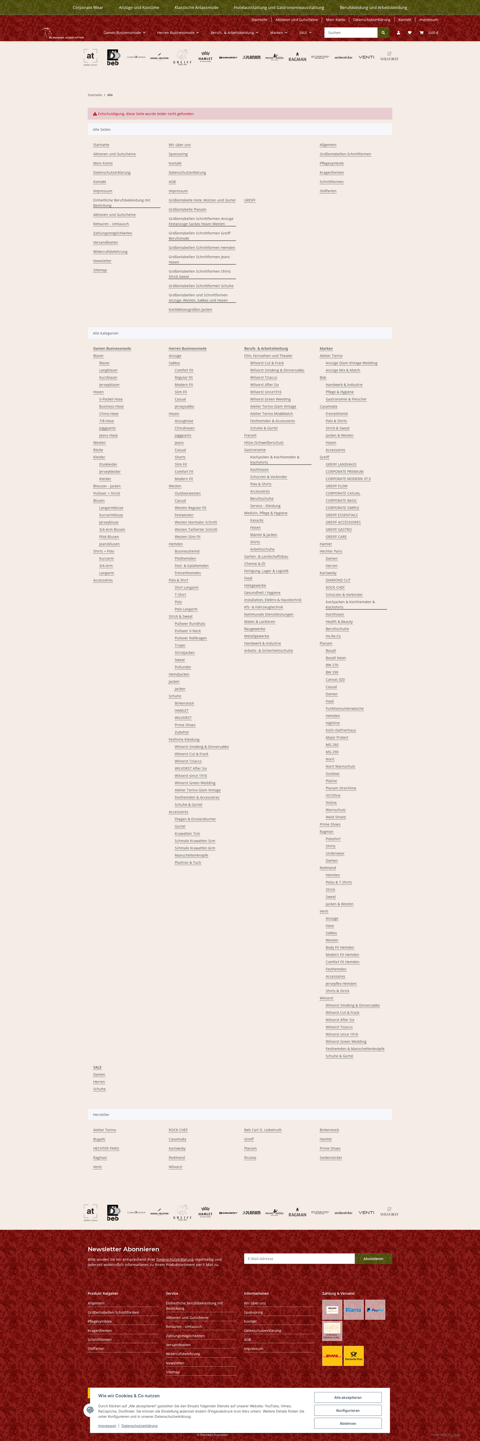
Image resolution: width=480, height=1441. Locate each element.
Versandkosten (105, 242)
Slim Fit (181, 391)
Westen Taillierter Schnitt (196, 529)
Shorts (180, 457)
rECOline (333, 795)
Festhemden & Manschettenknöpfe (355, 1048)
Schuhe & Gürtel (188, 804)
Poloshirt (333, 838)
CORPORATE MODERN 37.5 (348, 478)
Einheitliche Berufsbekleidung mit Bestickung (121, 203)
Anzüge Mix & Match (343, 370)
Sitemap (100, 270)
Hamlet (326, 543)
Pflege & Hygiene (340, 391)
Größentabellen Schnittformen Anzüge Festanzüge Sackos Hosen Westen (201, 221)
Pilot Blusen (109, 536)
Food (248, 578)
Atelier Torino (331, 355)
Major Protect (337, 737)
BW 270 (332, 665)
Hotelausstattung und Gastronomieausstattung (279, 7)
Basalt (331, 650)
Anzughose (184, 420)
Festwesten (184, 515)
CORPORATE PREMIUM (345, 471)
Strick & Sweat (180, 616)
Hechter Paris (331, 551)
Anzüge (175, 355)
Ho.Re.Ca (333, 636)
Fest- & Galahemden (192, 565)
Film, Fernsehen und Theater (268, 355)
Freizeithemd (337, 413)
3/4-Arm (106, 565)
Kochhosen (259, 469)
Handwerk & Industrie (262, 643)
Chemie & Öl (254, 563)
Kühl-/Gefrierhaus (341, 730)
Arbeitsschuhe (262, 549)
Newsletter (102, 260)
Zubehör (182, 732)
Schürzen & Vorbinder (268, 476)
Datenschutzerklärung (140, 1426)
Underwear (335, 853)
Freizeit (250, 435)
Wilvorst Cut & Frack (191, 753)
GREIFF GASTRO (339, 529)
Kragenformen (332, 172)
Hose (330, 925)
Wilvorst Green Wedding (195, 782)
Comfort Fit (184, 370)
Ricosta (250, 1157)
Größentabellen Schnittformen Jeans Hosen (199, 259)
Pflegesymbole (332, 163)
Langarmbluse (111, 507)
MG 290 (332, 751)
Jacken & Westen (340, 435)
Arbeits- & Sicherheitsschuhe (268, 650)
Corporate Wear (88, 7)
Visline (331, 802)
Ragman (327, 831)
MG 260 (332, 744)
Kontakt (404, 19)
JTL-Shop (454, 1435)
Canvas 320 (335, 679)
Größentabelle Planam (187, 209)
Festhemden (336, 969)
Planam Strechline (341, 788)
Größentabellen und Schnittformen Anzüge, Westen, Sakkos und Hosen (198, 298)
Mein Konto (335, 19)
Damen (332, 558)
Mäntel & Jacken (263, 534)
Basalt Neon (336, 657)
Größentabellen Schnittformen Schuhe (201, 285)
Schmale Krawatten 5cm (195, 840)
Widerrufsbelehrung (110, 251)
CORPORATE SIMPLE (342, 507)
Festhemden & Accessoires (197, 797)
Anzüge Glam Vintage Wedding (352, 362)
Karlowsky (328, 572)
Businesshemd (187, 551)
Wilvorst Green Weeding (270, 399)
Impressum (107, 1426)
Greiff (324, 457)
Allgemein (328, 144)
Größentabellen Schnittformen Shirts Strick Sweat (200, 274)
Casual (180, 399)
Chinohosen (185, 428)
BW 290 (332, 672)
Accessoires (103, 580)
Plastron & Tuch (188, 862)
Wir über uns (180, 144)
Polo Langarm (186, 609)
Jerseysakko (184, 406)
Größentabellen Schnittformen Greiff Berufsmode (199, 236)
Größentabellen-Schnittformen (345, 154)
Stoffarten (328, 190)
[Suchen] (383, 32)
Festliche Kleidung (184, 739)
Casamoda (328, 406)
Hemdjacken (179, 674)
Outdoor (333, 773)
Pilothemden (185, 558)
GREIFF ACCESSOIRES (343, 522)
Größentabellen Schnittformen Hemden (202, 247)
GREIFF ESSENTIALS (342, 515)
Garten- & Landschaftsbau (266, 556)
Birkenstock (184, 703)
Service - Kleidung (265, 505)
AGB (172, 181)
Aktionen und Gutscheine (297, 19)
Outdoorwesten (188, 493)
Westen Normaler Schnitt (196, 522)
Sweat (180, 659)
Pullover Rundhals (190, 623)
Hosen (98, 391)
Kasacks (257, 520)
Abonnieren (374, 1258)
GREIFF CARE (336, 536)
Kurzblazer (108, 377)
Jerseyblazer (109, 384)
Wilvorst (326, 998)
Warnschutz (336, 809)
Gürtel (180, 826)
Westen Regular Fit (190, 507)
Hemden (176, 543)
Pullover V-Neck (188, 630)
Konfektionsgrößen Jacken (190, 309)
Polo (178, 601)
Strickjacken (185, 652)
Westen (99, 442)
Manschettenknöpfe (191, 855)
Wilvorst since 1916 (191, 775)
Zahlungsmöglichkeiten (112, 233)
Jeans (179, 442)
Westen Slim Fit (187, 536)
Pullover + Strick (106, 493)
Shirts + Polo (103, 551)
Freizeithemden (188, 572)
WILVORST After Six (191, 768)
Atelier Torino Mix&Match (271, 413)
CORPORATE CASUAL (343, 493)
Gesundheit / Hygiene (262, 592)
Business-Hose (111, 406)
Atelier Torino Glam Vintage (198, 790)
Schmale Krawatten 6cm (195, 848)
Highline (333, 722)
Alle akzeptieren (348, 1397)
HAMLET (181, 710)
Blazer (98, 355)
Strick (330, 889)
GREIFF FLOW (337, 486)
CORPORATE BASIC (341, 500)
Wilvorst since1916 (266, 391)
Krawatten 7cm (187, 833)
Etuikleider (108, 464)
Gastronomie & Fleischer (346, 399)
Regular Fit (184, 377)
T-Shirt (180, 594)
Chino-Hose (108, 413)
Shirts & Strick (337, 990)
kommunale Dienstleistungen (269, 614)
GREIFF (250, 200)
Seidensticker (331, 1157)
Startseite (260, 19)
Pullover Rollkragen (191, 638)
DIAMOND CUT (338, 580)
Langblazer (108, 370)
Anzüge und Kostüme (139, 7)
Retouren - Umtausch (111, 223)
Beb (323, 377)
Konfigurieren (348, 1410)
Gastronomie (255, 449)
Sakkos (174, 362)
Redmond (328, 867)
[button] (398, 32)
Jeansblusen (109, 543)
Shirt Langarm (186, 587)
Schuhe (175, 696)
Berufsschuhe (262, 498)
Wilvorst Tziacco (188, 761)
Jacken (174, 681)
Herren (332, 565)
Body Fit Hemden (340, 947)
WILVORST (183, 717)
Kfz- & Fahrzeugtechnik (263, 607)
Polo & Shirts (261, 484)
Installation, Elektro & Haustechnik (273, 599)
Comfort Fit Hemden (343, 961)
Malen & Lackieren (259, 621)
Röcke (98, 449)
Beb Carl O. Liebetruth (263, 1129)
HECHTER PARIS (106, 1148)
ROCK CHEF (335, 587)
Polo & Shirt (178, 580)
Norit (330, 759)
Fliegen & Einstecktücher (195, 819)
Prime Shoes (185, 724)
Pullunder (183, 667)
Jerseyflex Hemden (341, 983)
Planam (326, 643)
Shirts (255, 542)
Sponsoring (178, 154)
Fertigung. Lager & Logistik (266, 570)
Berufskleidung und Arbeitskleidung (373, 7)
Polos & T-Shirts (339, 882)
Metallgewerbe (256, 636)
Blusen (99, 500)
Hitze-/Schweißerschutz (264, 442)
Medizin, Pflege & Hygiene (266, 513)
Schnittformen (332, 181)
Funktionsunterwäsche (345, 708)
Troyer (180, 645)
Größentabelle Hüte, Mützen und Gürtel (202, 200)
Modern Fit (184, 384)
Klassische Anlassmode (196, 7)
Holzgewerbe (255, 585)
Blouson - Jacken (107, 486)
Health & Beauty (339, 621)
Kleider (99, 457)
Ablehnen (348, 1423)
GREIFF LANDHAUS (341, 464)
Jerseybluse (108, 522)
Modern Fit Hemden (342, 954)
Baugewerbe (254, 628)
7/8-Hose (106, 420)
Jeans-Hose (108, 435)
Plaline (331, 780)
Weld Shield (336, 817)
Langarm (106, 572)
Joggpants (107, 428)
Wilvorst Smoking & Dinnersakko (202, 746)
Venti (324, 911)
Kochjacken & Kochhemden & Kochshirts (275, 460)
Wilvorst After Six (264, 384)
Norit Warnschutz (340, 766)
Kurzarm (106, 558)
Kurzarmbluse (111, 515)
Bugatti (99, 1139)
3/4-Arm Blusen (112, 529)
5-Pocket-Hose (111, 399)
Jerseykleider (110, 471)
